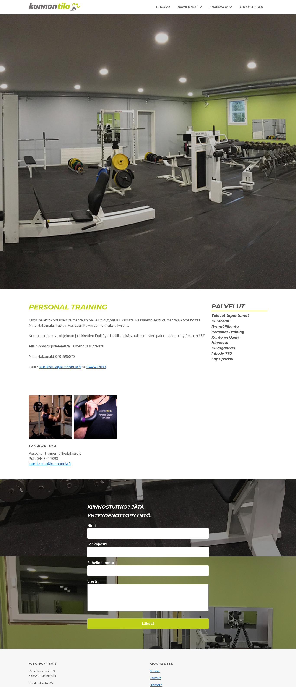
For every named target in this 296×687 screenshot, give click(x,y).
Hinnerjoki (188, 7)
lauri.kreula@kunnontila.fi (60, 367)
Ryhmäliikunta (225, 326)
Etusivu (163, 7)
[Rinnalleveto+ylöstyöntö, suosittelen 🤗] (50, 416)
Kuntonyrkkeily (225, 337)
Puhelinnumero (100, 563)
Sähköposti (97, 544)
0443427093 (96, 367)
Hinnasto (219, 343)
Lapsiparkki (222, 359)
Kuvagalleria (223, 348)
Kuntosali (220, 321)
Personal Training (227, 332)
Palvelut (155, 678)
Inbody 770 (221, 354)
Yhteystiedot (251, 7)
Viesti (92, 581)
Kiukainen (219, 7)
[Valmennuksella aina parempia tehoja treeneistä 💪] (95, 416)
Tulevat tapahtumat (230, 316)
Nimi (91, 525)
